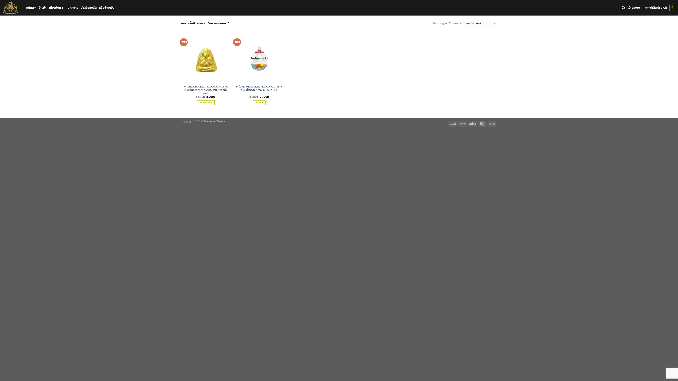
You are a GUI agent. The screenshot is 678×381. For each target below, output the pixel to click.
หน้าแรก (31, 8)
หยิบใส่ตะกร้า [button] (206, 102)
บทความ (73, 8)
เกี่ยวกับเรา (56, 8)
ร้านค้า (43, 8)
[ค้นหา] (623, 7)
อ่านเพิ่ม (259, 102)
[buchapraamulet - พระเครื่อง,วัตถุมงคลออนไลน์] (10, 8)
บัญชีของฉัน (89, 8)
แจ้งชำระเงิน (107, 8)
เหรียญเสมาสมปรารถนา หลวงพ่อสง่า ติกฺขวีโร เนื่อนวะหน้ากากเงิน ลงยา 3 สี (259, 88)
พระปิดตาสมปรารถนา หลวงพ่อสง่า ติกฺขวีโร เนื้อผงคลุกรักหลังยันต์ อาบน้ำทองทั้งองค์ (205, 90)
